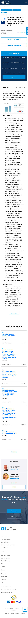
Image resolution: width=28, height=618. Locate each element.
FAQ (2, 563)
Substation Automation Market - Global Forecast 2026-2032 (8, 335)
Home (2, 7)
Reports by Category (6, 539)
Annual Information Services (8, 545)
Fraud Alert (3, 579)
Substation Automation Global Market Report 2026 (9, 432)
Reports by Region (5, 542)
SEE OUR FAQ (14, 483)
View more (14, 452)
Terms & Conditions (15, 613)
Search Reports (4, 537)
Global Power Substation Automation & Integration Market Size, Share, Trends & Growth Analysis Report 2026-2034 (9, 374)
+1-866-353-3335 (14, 516)
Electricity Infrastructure (6, 10)
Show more (14, 313)
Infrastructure (19, 7)
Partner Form (4, 576)
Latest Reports (4, 547)
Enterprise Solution (5, 558)
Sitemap (23, 613)
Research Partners (5, 555)
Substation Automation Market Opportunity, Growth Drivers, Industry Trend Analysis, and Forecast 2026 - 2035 (9, 393)
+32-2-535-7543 (14, 470)
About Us (3, 566)
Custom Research (5, 560)
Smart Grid (4, 12)
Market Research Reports (10, 7)
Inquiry (14, 487)
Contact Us (14, 511)
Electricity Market (16, 10)
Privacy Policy (6, 613)
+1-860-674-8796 (14, 478)
